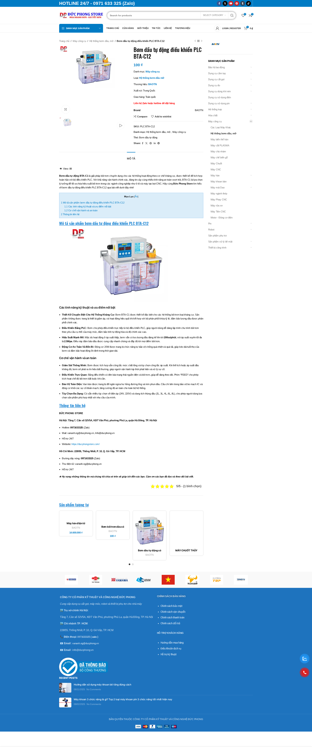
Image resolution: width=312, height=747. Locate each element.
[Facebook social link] (219, 3)
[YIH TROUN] (95, 580)
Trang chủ (64, 41)
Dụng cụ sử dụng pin (219, 103)
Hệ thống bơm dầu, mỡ (101, 41)
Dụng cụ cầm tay (217, 73)
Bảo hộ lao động (216, 67)
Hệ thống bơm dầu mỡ (151, 77)
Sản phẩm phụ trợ (217, 235)
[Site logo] (81, 15)
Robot (211, 229)
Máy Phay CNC (219, 199)
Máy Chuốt (216, 163)
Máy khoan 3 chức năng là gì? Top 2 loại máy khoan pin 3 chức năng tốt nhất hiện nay (123, 699)
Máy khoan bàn (219, 181)
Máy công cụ (79, 41)
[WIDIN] (144, 580)
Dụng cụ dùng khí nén (219, 91)
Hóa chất (212, 115)
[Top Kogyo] (216, 580)
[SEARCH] (232, 15)
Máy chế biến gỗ (219, 157)
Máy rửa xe (217, 205)
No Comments (93, 689)
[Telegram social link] (158, 143)
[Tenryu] (241, 580)
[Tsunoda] (192, 580)
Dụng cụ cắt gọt (216, 79)
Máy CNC (216, 169)
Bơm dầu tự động (148, 137)
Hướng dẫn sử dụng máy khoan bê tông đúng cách (102, 684)
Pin (209, 223)
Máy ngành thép (219, 193)
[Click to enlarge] (66, 109)
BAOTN (152, 84)
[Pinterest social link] (236, 3)
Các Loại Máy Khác (221, 127)
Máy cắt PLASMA (220, 145)
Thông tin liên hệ (70, 214)
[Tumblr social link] (242, 3)
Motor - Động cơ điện (222, 217)
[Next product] (201, 41)
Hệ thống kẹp (215, 109)
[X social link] (225, 3)
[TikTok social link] (248, 3)
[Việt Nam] (168, 580)
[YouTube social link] (230, 3)
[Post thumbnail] (65, 688)
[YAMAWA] (120, 580)
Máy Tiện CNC (218, 211)
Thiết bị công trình (217, 247)
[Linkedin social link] (155, 143)
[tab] (131, 157)
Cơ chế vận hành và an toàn (80, 210)
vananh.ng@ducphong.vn (85, 643)
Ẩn (136, 196)
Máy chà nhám (218, 151)
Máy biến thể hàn (219, 139)
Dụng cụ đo (214, 85)
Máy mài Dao (218, 187)
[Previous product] (195, 41)
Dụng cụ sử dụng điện (219, 97)
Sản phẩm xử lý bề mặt (220, 241)
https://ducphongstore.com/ (86, 444)
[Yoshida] (71, 580)
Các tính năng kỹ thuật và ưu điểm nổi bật (87, 206)
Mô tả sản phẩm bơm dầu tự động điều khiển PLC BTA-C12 (92, 202)
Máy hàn (215, 175)
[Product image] (76, 517)
